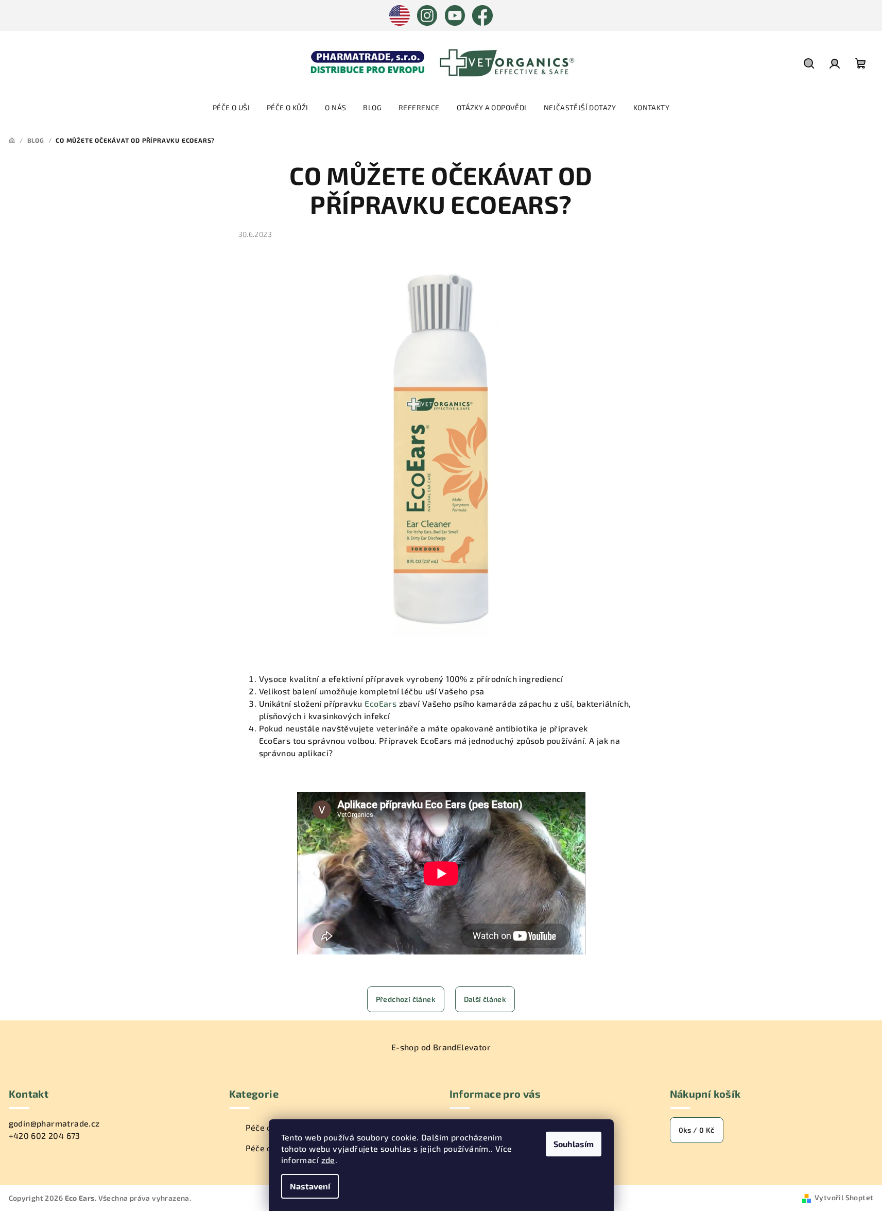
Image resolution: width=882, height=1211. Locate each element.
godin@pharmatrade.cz (54, 1123)
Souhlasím (574, 1144)
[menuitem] (231, 108)
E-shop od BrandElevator (441, 1047)
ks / (697, 1129)
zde (328, 1160)
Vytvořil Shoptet (844, 1197)
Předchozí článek (406, 999)
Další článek (485, 999)
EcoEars (380, 703)
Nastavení (310, 1186)
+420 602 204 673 (44, 1135)
